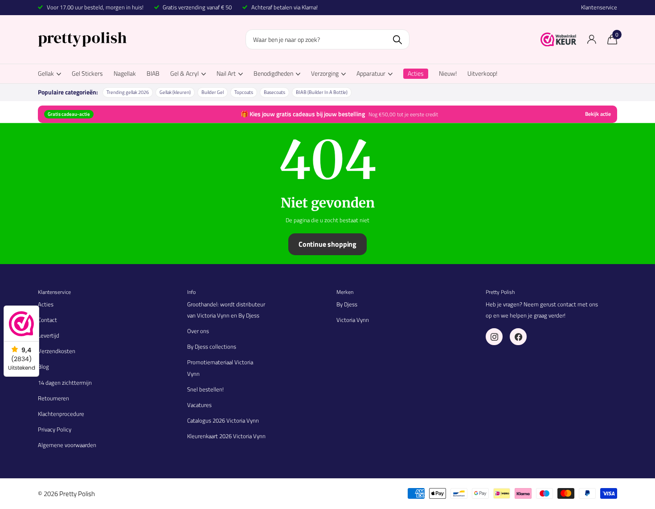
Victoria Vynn (352, 319)
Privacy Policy (54, 429)
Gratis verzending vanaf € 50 (197, 7)
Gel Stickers (87, 73)
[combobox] (327, 39)
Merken (344, 292)
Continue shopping (327, 244)
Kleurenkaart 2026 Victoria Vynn (226, 436)
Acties (45, 304)
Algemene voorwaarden (67, 444)
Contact (47, 319)
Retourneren (53, 398)
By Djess (346, 304)
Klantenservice (599, 7)
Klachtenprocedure (61, 413)
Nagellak (125, 73)
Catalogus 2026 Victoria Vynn (223, 420)
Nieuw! (448, 73)
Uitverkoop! (482, 73)
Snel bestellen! (205, 389)
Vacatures (199, 404)
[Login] (591, 39)
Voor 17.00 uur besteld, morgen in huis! (95, 7)
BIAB (153, 73)
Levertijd (48, 335)
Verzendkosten (56, 350)
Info (191, 292)
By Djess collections (211, 346)
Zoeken (397, 39)
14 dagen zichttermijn (65, 382)
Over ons (198, 330)
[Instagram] (494, 336)
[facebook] (518, 336)
